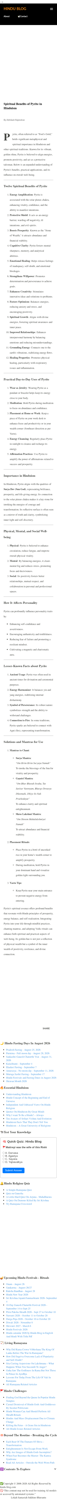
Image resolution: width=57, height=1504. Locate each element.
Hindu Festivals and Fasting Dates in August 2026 (31, 1077)
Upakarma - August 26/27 (19, 1287)
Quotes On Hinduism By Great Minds (25, 1111)
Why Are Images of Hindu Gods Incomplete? (29, 1452)
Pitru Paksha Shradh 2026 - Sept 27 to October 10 (31, 1312)
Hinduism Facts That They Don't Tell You (27, 1122)
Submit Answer (13, 1170)
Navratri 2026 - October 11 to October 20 (26, 1315)
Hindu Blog (15, 9)
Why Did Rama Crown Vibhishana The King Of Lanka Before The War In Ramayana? (30, 1351)
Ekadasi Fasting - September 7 (21, 1067)
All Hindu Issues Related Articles (23, 1428)
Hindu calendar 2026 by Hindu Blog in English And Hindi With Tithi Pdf (29, 1334)
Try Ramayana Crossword (19, 1204)
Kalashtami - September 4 (19, 1063)
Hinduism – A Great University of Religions (28, 1125)
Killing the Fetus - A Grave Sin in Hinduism (28, 1425)
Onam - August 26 (15, 1284)
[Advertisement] (28, 57)
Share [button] (46, 1029)
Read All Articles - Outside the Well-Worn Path (30, 1462)
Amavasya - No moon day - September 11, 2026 (30, 1070)
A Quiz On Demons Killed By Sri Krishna (27, 1200)
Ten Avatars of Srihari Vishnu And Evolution (29, 1118)
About (7, 16)
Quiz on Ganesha (14, 1193)
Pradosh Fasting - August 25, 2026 (23, 1049)
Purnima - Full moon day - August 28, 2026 (27, 1053)
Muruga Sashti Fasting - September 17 (25, 1074)
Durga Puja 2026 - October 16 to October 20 (28, 1319)
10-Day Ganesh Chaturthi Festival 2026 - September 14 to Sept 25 (26, 1306)
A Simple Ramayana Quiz (19, 1190)
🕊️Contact (22, 16)
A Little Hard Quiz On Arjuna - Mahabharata (29, 1197)
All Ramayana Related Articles (21, 1384)
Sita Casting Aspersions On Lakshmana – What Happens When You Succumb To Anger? (30, 1365)
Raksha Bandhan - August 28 (20, 1291)
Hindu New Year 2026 (17, 1294)
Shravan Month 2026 (16, 1081)
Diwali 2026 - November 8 (19, 1322)
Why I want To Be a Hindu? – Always (25, 1115)
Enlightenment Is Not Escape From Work (27, 1448)
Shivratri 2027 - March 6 (18, 1326)
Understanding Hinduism (18, 1094)
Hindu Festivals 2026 (17, 1329)
